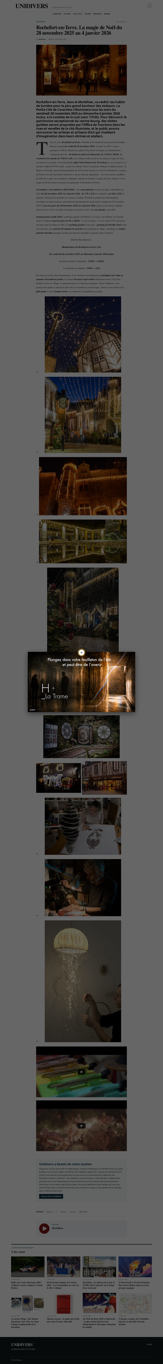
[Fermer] (81, 653)
